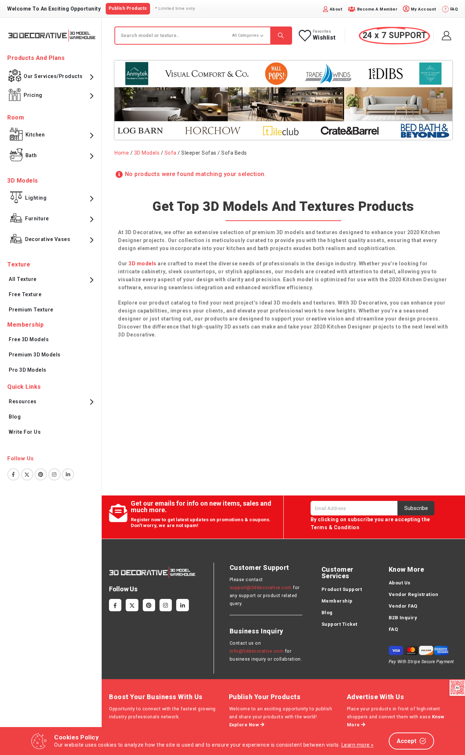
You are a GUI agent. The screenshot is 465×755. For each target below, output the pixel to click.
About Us (400, 582)
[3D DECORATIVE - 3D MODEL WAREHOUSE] (51, 35)
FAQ (393, 629)
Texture (19, 264)
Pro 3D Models (27, 370)
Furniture (37, 218)
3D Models (147, 153)
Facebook (13, 474)
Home (121, 153)
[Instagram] (165, 605)
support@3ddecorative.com (261, 587)
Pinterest (40, 474)
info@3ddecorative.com (257, 651)
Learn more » (357, 745)
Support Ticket (339, 624)
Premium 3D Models (35, 355)
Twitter (27, 474)
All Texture (23, 279)
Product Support (342, 589)
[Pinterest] (149, 605)
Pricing (33, 95)
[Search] (280, 35)
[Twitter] (132, 605)
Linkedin (67, 474)
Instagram (54, 474)
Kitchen (35, 135)
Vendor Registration (413, 594)
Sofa (171, 153)
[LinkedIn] (182, 605)
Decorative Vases (47, 239)
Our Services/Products (53, 76)
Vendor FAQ (403, 606)
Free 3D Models (29, 339)
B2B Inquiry (403, 617)
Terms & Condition (335, 527)
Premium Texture (31, 310)
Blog (15, 417)
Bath (31, 155)
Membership (337, 601)
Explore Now (244, 724)
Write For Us (25, 432)
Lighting (35, 198)
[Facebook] (115, 605)
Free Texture (25, 294)
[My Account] (446, 35)
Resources (23, 401)
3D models (143, 263)
